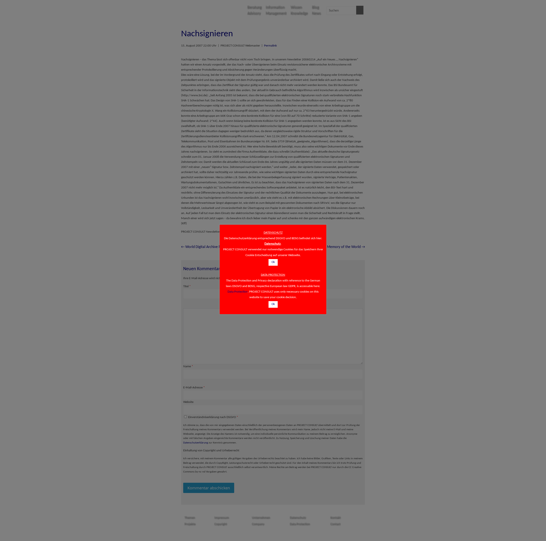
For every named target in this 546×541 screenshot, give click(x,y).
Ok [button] (273, 262)
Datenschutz (272, 244)
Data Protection (238, 291)
